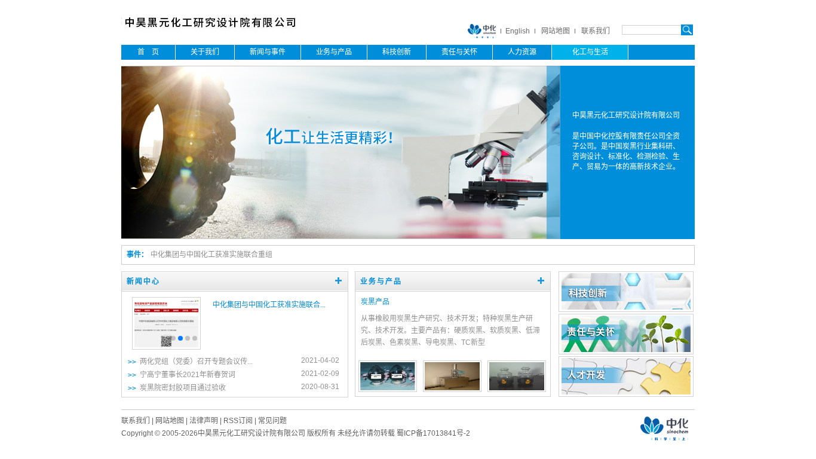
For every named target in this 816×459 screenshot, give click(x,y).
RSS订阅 (238, 421)
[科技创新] (626, 307)
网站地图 (555, 31)
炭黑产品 (375, 302)
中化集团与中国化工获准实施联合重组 (211, 254)
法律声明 (203, 421)
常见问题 (272, 421)
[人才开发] (626, 392)
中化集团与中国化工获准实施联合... (269, 305)
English (517, 31)
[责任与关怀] (626, 349)
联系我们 (595, 31)
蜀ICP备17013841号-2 (433, 433)
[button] (173, 338)
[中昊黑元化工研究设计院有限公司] (219, 30)
